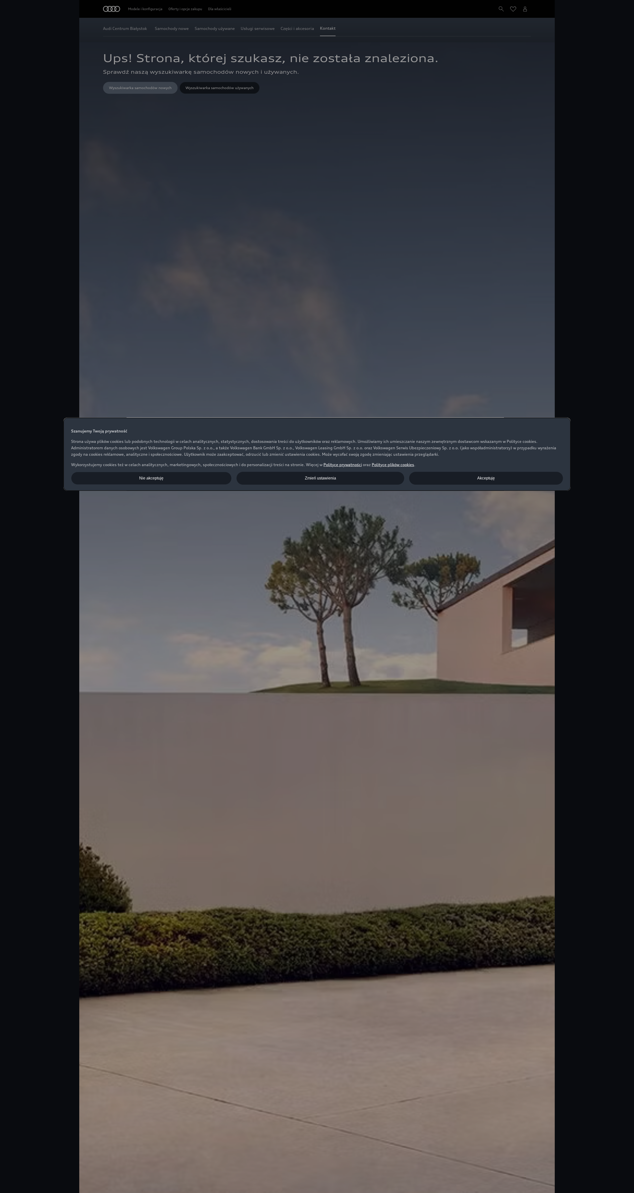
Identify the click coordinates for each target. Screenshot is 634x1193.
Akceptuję (486, 478)
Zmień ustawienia (320, 478)
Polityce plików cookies (393, 464)
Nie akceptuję (151, 478)
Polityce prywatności (342, 464)
